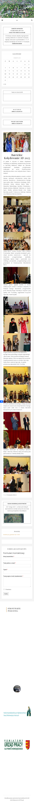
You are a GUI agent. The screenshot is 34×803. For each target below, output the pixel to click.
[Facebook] (1, 401)
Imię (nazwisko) (8, 556)
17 (5, 74)
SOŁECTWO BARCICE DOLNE (17, 7)
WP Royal (21, 800)
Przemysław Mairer (12, 495)
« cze (4, 84)
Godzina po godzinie (8, 534)
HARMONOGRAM (17, 43)
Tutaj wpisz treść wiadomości (13, 576)
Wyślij (6, 594)
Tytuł (5, 569)
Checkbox (8, 589)
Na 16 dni (17, 534)
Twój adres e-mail (9, 563)
